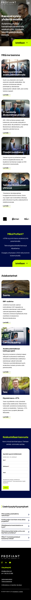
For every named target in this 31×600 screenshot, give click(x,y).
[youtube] (10, 562)
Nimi (4, 460)
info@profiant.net (6, 571)
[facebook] (2, 562)
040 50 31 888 (8, 573)
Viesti (4, 472)
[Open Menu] (28, 3)
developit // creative (18, 591)
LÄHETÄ (6, 487)
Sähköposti (6, 466)
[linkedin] (6, 562)
